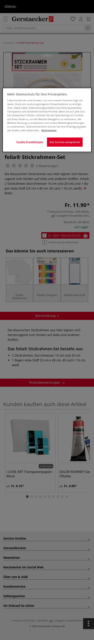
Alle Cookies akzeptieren (64, 141)
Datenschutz (48, 130)
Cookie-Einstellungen (29, 141)
